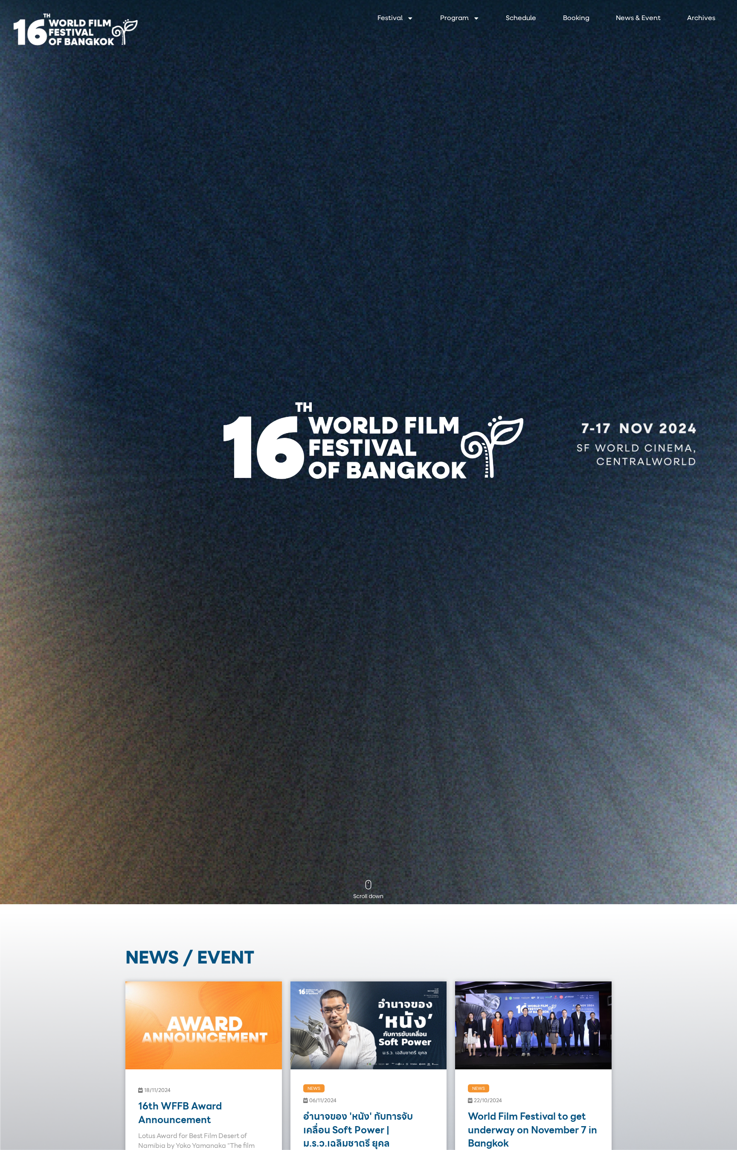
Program (454, 18)
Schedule (521, 18)
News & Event (638, 18)
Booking (576, 18)
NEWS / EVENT (189, 959)
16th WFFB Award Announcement (180, 1112)
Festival (390, 18)
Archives (701, 18)
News (314, 1089)
